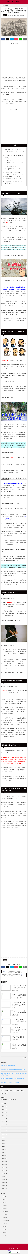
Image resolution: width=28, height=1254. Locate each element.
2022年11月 (5, 1137)
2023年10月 (5, 1115)
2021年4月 (4, 1161)
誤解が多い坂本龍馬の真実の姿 (8, 1066)
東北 (2, 1090)
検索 (25, 1058)
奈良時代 (5, 1202)
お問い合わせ (19, 1246)
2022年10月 (5, 1140)
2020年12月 (5, 1173)
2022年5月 (4, 1146)
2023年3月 (4, 1125)
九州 (6, 1093)
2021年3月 (4, 1164)
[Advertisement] (14, 58)
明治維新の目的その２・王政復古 (15, 166)
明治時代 (4, 15)
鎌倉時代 (5, 1208)
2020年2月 (4, 1188)
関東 (11, 1090)
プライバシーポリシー (5, 1246)
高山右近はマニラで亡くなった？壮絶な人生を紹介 (12, 1078)
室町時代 (5, 1214)
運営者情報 (25, 1246)
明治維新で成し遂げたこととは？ (13, 179)
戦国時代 (5, 1217)
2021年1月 (4, 1170)
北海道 (6, 1090)
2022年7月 (4, 1143)
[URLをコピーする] (25, 39)
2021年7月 (4, 1152)
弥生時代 (5, 1196)
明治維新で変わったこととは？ (12, 172)
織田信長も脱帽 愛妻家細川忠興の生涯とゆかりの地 (13, 1069)
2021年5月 (4, 1158)
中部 (14, 1090)
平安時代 (5, 1205)
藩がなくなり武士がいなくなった (15, 174)
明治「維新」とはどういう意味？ (13, 149)
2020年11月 (5, 1176)
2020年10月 (5, 1179)
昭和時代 (5, 1233)
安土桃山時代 (6, 1220)
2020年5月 (4, 1185)
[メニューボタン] (26, 2)
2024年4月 (4, 1113)
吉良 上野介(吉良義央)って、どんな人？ (10, 1082)
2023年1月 (4, 1131)
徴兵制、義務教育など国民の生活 (13, 176)
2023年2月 (4, 1128)
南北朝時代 (5, 1211)
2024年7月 (4, 1106)
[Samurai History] (14, 2)
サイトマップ (13, 1246)
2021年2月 (4, 1167)
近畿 (18, 1090)
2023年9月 (4, 1119)
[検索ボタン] (2, 2)
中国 (22, 1090)
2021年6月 (4, 1155)
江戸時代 (5, 1223)
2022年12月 (5, 1134)
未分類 (4, 1236)
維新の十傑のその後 (11, 159)
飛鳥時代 (5, 1199)
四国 (2, 1093)
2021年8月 (4, 1149)
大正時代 (5, 1229)
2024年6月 (4, 1109)
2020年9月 (4, 1182)
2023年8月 (4, 1122)
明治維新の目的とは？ (12, 161)
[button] (3, 39)
